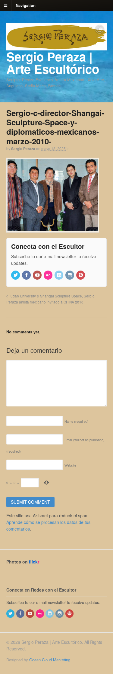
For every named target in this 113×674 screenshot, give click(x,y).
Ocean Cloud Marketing (49, 660)
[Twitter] (16, 275)
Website (70, 465)
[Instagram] (70, 275)
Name (76, 421)
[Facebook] (27, 275)
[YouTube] (37, 275)
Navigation (26, 5)
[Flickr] (48, 275)
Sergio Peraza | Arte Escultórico (52, 62)
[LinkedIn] (59, 275)
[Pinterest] (81, 275)
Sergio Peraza (23, 148)
